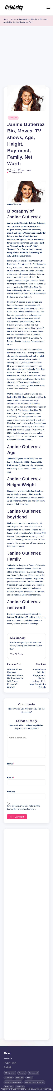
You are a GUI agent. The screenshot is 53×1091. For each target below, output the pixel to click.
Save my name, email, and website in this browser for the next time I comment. (23, 807)
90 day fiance (10, 1073)
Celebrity (14, 7)
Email (10, 778)
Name (10, 764)
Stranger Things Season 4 (34, 1082)
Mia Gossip (17, 637)
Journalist (8, 1077)
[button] (16, 654)
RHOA (29, 1077)
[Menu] (48, 7)
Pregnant (19, 1077)
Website (11, 792)
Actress (13, 118)
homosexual (33, 1073)
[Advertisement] (26, 53)
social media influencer (13, 1082)
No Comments (17, 173)
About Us (8, 1059)
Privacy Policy (10, 1063)
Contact (7, 1067)
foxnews (22, 1073)
